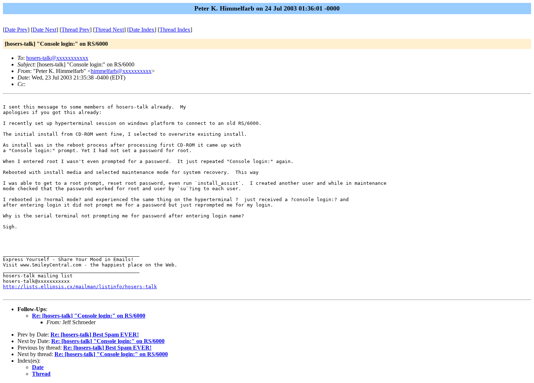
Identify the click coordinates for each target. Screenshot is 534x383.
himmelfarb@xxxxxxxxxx (121, 71)
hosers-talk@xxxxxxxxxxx (57, 58)
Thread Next (109, 30)
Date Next (44, 30)
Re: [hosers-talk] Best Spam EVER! (94, 334)
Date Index (141, 30)
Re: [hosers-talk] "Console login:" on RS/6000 (88, 316)
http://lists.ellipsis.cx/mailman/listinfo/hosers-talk (80, 286)
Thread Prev (75, 30)
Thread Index (174, 30)
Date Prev (16, 30)
